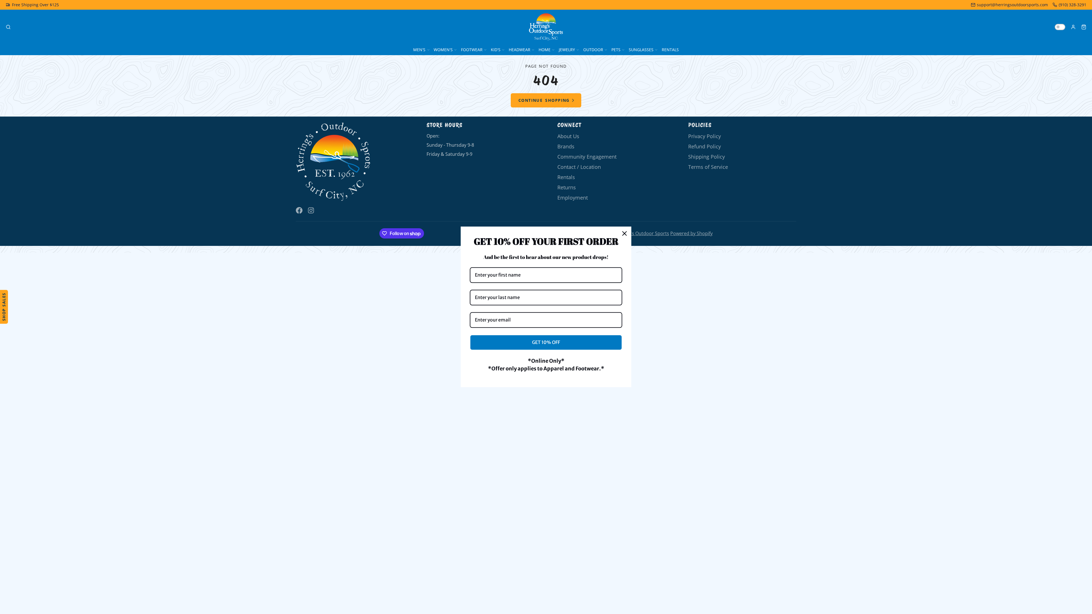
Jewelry (567, 49)
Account (1073, 27)
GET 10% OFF (546, 342)
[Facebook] (299, 210)
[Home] (546, 27)
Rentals (670, 49)
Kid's (495, 49)
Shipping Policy (706, 156)
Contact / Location (579, 166)
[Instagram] (311, 210)
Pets (616, 49)
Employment (572, 197)
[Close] (624, 233)
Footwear (472, 49)
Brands (565, 146)
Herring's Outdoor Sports (641, 233)
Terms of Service (708, 166)
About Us (568, 136)
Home (545, 49)
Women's (443, 49)
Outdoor (593, 49)
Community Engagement (587, 156)
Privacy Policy (704, 136)
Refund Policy (704, 146)
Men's (419, 49)
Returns (566, 187)
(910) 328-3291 (1072, 4)
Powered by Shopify (691, 233)
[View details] (333, 162)
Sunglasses (641, 49)
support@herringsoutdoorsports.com (1012, 4)
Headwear (519, 49)
